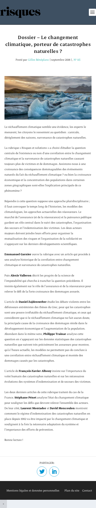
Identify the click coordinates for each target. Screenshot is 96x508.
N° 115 (77, 59)
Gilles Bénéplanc (38, 59)
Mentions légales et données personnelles (32, 490)
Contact (87, 490)
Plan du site (72, 490)
